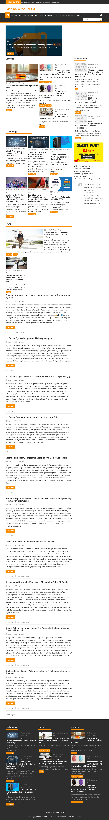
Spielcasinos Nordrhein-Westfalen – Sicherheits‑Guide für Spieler (37, 582)
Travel (15, 254)
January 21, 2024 (57, 149)
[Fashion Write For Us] (7, 14)
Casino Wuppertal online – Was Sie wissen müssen (30, 541)
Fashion (14, 15)
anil (67, 65)
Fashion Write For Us (20, 9)
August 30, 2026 (95, 65)
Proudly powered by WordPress (40, 816)
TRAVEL (55, 15)
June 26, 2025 (50, 230)
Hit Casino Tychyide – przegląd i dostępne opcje (29, 338)
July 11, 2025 (60, 65)
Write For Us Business (82, 176)
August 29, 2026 (17, 38)
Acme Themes (75, 816)
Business (48, 15)
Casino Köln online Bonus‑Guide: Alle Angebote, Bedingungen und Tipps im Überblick (37, 629)
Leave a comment (21, 332)
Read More (10, 327)
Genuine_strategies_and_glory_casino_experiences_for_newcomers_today (38, 296)
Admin (26, 38)
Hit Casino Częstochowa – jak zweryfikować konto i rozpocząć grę (38, 376)
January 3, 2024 (34, 190)
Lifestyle (62, 15)
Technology (22, 15)
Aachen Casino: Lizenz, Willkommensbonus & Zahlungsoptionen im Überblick (38, 672)
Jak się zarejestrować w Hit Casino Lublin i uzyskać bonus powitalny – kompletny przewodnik (38, 499)
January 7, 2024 (12, 190)
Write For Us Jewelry (82, 171)
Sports (41, 15)
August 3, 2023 (56, 192)
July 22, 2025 (11, 83)
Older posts (12, 715)
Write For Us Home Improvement (87, 179)
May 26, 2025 (60, 109)
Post (8, 332)
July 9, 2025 (59, 86)
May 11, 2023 (11, 270)
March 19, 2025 (34, 149)
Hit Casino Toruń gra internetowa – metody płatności (31, 417)
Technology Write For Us (83, 174)
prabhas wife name (91, 184)
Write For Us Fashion (82, 168)
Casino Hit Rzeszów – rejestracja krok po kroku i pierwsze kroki (37, 2)
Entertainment (33, 15)
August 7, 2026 (12, 148)
